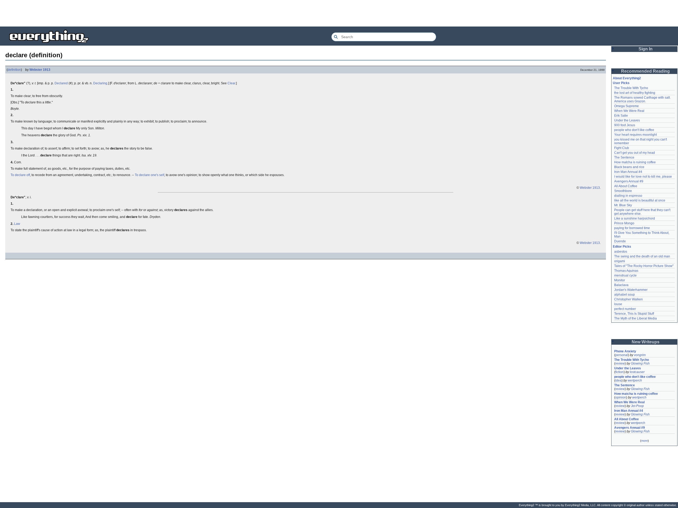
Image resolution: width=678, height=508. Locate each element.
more (644, 440)
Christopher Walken (628, 299)
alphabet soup (624, 294)
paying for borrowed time (632, 228)
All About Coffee (625, 186)
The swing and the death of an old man (642, 256)
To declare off (20, 175)
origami (619, 261)
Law (17, 224)
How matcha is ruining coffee (635, 162)
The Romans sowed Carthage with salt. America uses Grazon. (642, 99)
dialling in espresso (628, 196)
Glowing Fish (640, 363)
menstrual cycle (625, 275)
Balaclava (621, 285)
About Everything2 (627, 78)
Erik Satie (621, 115)
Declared (61, 83)
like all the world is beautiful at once (639, 200)
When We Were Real (629, 111)
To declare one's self (149, 175)
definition (14, 70)
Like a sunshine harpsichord (634, 218)
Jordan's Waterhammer (631, 290)
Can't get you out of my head (634, 153)
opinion (620, 397)
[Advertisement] (339, 13)
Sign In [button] (646, 49)
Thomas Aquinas (626, 271)
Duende (620, 241)
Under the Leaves (627, 120)
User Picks (621, 83)
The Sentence (624, 157)
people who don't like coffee (634, 130)
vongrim (640, 355)
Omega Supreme (626, 106)
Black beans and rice (629, 167)
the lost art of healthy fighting (634, 93)
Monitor (619, 280)
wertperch (635, 380)
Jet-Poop (637, 406)
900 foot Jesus (624, 125)
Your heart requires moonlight (635, 135)
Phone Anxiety (625, 351)
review (620, 363)
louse (618, 304)
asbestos (620, 251)
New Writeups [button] (645, 342)
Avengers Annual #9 (628, 181)
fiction (619, 372)
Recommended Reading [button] (645, 71)
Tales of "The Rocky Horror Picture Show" (643, 266)
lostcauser (637, 372)
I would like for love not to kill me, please (643, 176)
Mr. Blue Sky (623, 205)
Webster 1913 (39, 70)
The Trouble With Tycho (631, 88)
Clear (231, 83)
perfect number (625, 309)
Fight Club (621, 148)
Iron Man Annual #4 (628, 172)
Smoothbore (623, 191)
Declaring (100, 83)
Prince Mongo (624, 223)
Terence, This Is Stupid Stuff (634, 314)
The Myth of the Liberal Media (635, 318)
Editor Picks (622, 246)
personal (621, 355)
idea (618, 380)
